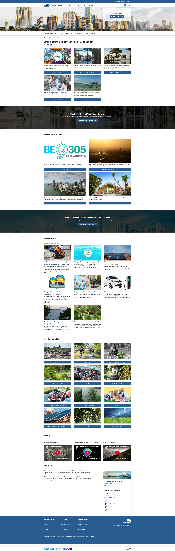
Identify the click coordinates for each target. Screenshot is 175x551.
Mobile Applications (65, 524)
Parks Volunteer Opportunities (57, 405)
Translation (129, 1)
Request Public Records (109, 497)
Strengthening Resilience (50, 33)
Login (130, 5)
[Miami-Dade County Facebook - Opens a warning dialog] (64, 549)
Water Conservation (117, 426)
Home (46, 37)
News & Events (69, 33)
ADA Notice (46, 526)
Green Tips (87, 383)
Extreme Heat (57, 99)
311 (111, 1)
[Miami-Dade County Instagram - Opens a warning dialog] (66, 549)
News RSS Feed (81, 532)
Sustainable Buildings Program (110, 203)
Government (52, 37)
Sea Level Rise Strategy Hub (87, 120)
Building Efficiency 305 (65, 169)
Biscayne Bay (87, 99)
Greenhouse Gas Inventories (110, 169)
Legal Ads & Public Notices (83, 521)
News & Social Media (69, 5)
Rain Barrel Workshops (87, 405)
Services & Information (57, 5)
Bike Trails (87, 362)
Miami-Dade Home (47, 521)
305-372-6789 (107, 493)
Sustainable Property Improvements (57, 426)
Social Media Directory (82, 524)
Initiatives (61, 33)
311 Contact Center (65, 521)
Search (125, 5)
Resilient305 (57, 72)
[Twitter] (51, 45)
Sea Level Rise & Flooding (87, 72)
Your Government (81, 5)
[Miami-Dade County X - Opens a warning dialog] (71, 549)
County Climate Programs (117, 72)
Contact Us (107, 495)
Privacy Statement (47, 524)
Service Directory (64, 532)
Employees (91, 5)
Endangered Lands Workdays (117, 362)
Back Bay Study (65, 203)
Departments (59, 37)
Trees (87, 426)
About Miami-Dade (47, 532)
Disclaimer (46, 529)
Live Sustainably (79, 33)
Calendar (123, 1)
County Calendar (81, 529)
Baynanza (57, 362)
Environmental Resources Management (72, 37)
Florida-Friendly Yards (57, 383)
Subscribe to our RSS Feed (51, 243)
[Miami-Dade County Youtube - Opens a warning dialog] (68, 549)
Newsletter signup (117, 16)
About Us (93, 33)
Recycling (117, 405)
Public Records (64, 529)
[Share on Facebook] (48, 45)
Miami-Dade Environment (113, 501)
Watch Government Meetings (84, 526)
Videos (86, 33)
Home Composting (117, 383)
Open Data (63, 526)
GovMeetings (117, 1)
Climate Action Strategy (87, 224)
